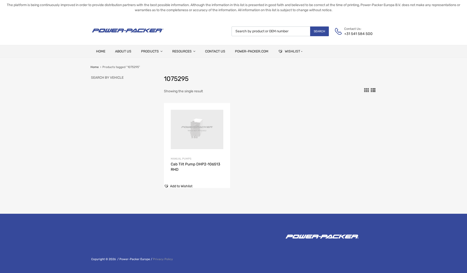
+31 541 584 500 (356, 34)
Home (94, 67)
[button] (178, 186)
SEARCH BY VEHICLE (107, 78)
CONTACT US (215, 51)
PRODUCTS (150, 51)
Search (319, 31)
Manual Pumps (181, 158)
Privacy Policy (163, 259)
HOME (100, 51)
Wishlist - (293, 51)
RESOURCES (182, 51)
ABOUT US (123, 51)
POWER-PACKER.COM (251, 51)
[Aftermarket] (127, 34)
